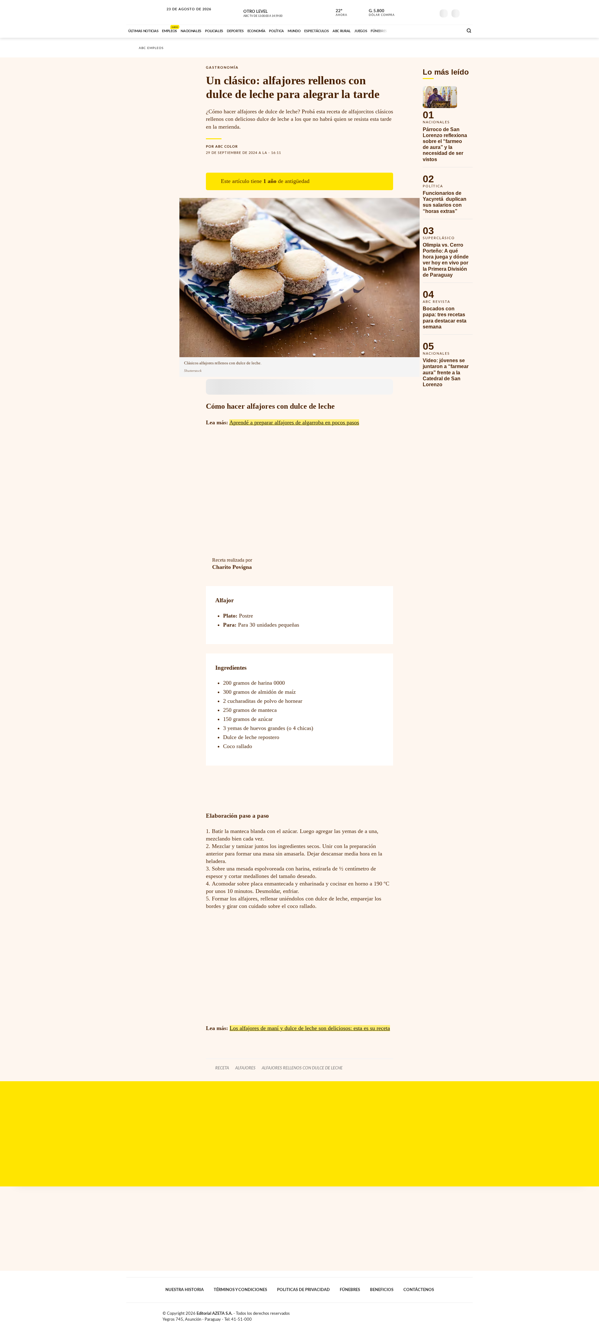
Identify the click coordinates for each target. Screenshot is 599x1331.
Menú (467, 13)
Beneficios (381, 1290)
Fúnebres (350, 1290)
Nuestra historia (184, 1290)
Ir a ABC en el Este (183, 15)
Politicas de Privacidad (303, 1290)
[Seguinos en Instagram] (431, 12)
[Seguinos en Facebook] (403, 12)
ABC (145, 12)
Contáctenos (418, 1290)
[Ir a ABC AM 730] (425, 30)
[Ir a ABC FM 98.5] (450, 30)
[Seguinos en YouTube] (421, 12)
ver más (338, 13)
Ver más (448, 126)
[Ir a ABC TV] (408, 30)
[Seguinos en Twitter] (412, 12)
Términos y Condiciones (240, 1290)
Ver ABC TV (274, 12)
